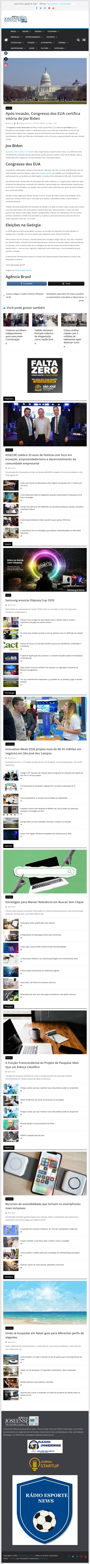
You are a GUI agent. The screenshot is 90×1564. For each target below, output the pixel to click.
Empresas (15, 37)
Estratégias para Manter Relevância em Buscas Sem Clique (44, 902)
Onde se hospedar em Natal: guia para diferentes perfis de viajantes (44, 1335)
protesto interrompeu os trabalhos (21, 152)
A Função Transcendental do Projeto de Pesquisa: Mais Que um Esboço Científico (42, 1065)
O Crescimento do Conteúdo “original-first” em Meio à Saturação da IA (47, 786)
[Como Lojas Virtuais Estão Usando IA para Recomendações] (11, 948)
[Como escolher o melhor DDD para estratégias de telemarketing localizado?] (11, 1254)
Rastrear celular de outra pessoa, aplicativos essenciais (42, 1265)
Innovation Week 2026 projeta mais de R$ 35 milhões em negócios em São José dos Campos (43, 751)
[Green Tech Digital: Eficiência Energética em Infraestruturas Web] (11, 834)
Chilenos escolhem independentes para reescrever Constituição (16, 335)
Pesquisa (9, 1058)
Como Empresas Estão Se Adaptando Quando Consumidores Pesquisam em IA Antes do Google (51, 496)
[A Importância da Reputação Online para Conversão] (11, 936)
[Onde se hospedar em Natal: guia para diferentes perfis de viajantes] (45, 1303)
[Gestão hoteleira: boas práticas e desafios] (11, 1383)
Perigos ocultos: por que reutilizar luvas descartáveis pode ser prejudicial (49, 1088)
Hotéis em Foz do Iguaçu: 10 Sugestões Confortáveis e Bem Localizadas (48, 1370)
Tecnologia (16, 42)
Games (8, 595)
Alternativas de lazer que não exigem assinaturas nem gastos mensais (48, 994)
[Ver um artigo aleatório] (84, 40)
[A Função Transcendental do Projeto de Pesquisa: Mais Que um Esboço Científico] (45, 1032)
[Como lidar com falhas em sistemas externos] (11, 983)
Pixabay (28, 270)
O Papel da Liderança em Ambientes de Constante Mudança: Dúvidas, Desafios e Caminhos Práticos (52, 508)
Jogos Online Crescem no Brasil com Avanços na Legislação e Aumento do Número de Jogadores (49, 668)
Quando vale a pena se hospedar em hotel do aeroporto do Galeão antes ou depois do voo (50, 1393)
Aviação (31, 42)
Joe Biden (49, 123)
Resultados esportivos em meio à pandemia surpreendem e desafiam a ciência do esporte (65, 297)
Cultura (44, 48)
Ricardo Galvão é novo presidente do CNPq (37, 1123)
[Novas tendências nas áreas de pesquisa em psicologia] (11, 1101)
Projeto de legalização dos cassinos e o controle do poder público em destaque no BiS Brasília (51, 657)
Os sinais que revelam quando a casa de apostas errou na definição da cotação (51, 633)
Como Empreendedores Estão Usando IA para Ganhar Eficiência (45, 520)
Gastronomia (17, 48)
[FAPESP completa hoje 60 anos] (11, 1136)
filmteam (18, 270)
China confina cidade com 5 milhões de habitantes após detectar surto (72, 336)
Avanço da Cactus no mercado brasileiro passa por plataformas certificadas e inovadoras (50, 645)
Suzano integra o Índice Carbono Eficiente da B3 (24, 296)
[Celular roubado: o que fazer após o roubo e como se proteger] (11, 1242)
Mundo (38, 31)
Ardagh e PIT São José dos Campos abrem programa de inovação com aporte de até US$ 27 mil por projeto (51, 774)
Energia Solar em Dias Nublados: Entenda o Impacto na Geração (45, 822)
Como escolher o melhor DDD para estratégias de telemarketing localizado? (50, 1253)
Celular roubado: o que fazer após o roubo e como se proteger (44, 1241)
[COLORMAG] (21, 1417)
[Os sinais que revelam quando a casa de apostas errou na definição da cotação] (11, 634)
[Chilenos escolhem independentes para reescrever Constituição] (16, 315)
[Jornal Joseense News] (6, 40)
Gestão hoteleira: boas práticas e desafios (36, 1382)
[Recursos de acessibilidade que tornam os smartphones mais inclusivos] (45, 1173)
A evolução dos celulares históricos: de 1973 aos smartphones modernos (48, 1229)
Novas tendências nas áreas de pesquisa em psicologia (42, 1100)
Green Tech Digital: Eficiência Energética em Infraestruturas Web (46, 833)
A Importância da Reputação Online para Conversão (41, 935)
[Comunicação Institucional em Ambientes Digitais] (11, 971)
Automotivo (46, 42)
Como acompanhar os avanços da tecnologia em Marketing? (44, 798)
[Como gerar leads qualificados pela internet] (11, 924)
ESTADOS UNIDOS (39, 123)
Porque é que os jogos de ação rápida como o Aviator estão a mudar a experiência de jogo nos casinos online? (47, 621)
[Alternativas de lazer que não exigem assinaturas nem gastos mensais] (11, 995)
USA (55, 123)
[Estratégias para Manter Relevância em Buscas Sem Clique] (45, 871)
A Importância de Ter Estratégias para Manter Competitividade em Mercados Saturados (50, 531)
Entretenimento (33, 37)
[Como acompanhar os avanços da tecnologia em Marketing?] (11, 799)
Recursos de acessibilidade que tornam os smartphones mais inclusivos (43, 1206)
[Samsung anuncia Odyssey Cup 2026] (45, 570)
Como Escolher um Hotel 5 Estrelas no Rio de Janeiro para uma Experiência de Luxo (51, 1358)
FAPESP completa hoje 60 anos (32, 1135)
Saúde (31, 48)
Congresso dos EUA (25, 123)
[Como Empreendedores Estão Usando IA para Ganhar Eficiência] (11, 521)
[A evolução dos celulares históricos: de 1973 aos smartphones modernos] (11, 1230)
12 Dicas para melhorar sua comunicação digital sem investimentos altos (49, 958)
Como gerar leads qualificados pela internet (37, 923)
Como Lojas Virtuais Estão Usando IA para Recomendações (43, 947)
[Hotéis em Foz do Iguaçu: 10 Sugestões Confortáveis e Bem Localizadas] (11, 1371)
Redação (10, 123)
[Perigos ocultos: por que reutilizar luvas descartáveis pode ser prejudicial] (11, 1089)
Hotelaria (59, 48)
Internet (9, 897)
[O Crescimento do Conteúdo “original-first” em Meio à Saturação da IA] (11, 787)
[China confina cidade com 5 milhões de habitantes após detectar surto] (74, 315)
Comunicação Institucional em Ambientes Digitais (39, 970)
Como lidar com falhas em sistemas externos (38, 982)
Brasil (13, 31)
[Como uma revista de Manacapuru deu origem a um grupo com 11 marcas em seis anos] (11, 485)
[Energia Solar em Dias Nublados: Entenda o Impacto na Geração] (11, 823)
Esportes (51, 37)
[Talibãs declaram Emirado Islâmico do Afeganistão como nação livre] (45, 315)
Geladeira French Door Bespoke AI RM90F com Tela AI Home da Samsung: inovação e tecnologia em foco (49, 809)
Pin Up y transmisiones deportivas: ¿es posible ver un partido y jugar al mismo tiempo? (51, 680)
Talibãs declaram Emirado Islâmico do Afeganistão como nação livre (44, 335)
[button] (17, 31)
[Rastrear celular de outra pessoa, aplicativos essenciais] (11, 1266)
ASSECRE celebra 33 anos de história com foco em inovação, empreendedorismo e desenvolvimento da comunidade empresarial (40, 459)
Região (26, 31)
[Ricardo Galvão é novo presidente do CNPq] (11, 1125)
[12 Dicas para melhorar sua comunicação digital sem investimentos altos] (11, 960)
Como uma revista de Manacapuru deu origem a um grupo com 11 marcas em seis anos (51, 484)
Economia (52, 31)
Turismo (62, 42)
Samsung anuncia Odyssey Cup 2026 (29, 600)
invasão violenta (45, 173)
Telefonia (9, 1199)
